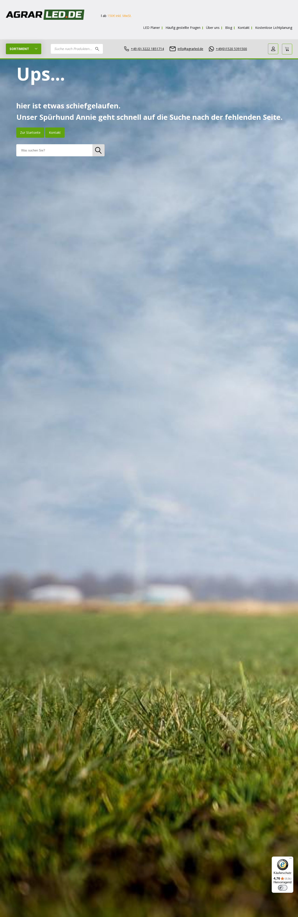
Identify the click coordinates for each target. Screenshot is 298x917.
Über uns (213, 27)
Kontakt (244, 27)
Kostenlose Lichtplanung (273, 27)
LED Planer (151, 27)
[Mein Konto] (273, 49)
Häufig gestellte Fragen (183, 27)
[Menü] (290, 859)
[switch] (282, 887)
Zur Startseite (30, 132)
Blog (228, 27)
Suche (97, 49)
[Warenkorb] (287, 49)
